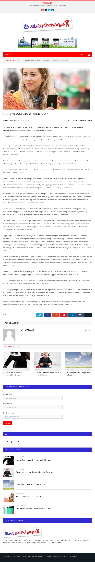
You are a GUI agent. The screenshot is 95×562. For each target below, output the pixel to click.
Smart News (87, 120)
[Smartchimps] (47, 25)
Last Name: (7, 404)
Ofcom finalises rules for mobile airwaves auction (33, 509)
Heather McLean (11, 120)
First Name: (7, 394)
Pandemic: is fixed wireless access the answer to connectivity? (47, 6)
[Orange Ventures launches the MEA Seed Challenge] (47, 361)
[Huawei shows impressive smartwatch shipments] (16, 361)
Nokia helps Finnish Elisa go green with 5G (31, 484)
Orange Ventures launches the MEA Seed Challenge (34, 472)
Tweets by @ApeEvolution (12, 442)
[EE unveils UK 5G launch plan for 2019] (47, 89)
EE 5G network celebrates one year (28, 496)
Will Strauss (73, 556)
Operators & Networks (74, 120)
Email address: (8, 413)
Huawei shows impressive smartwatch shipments (33, 460)
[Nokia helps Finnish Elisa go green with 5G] (78, 361)
